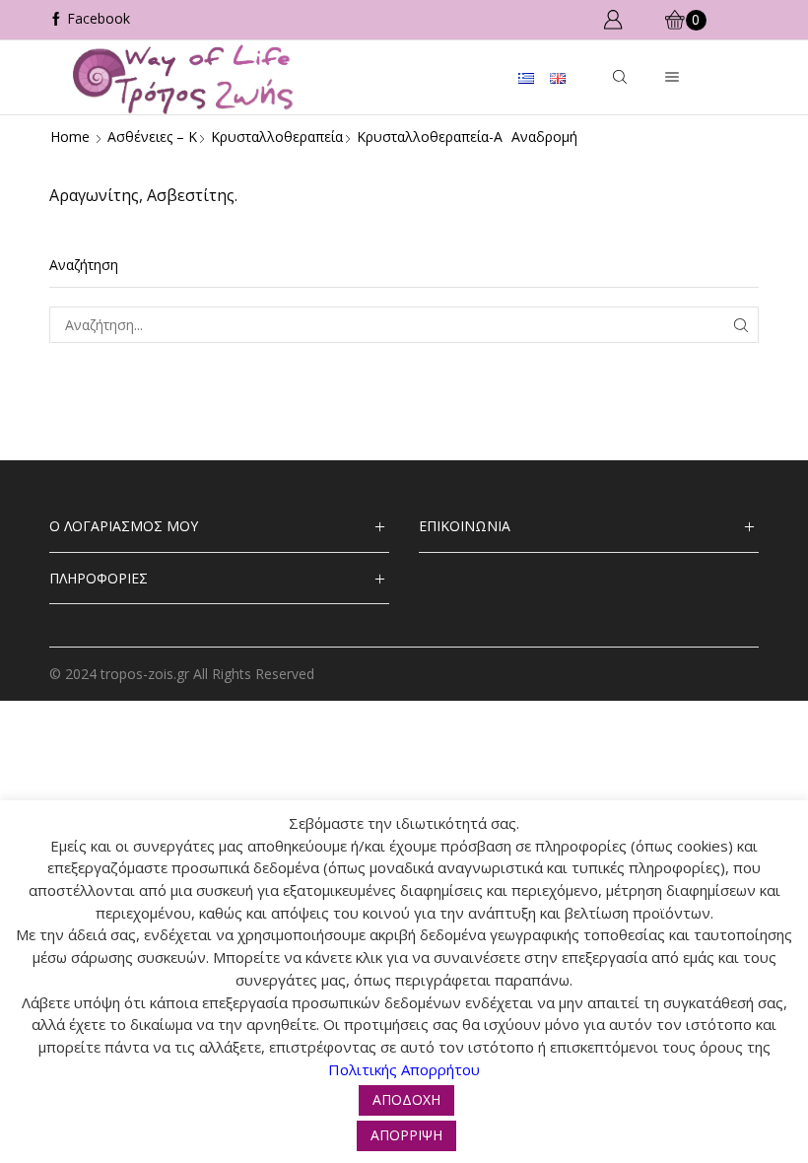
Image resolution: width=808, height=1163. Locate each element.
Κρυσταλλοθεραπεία (277, 136)
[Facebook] (89, 20)
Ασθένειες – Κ (152, 136)
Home (70, 136)
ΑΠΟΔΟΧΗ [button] (406, 1099)
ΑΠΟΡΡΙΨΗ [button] (406, 1135)
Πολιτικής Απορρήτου (404, 1069)
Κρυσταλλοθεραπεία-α (430, 136)
